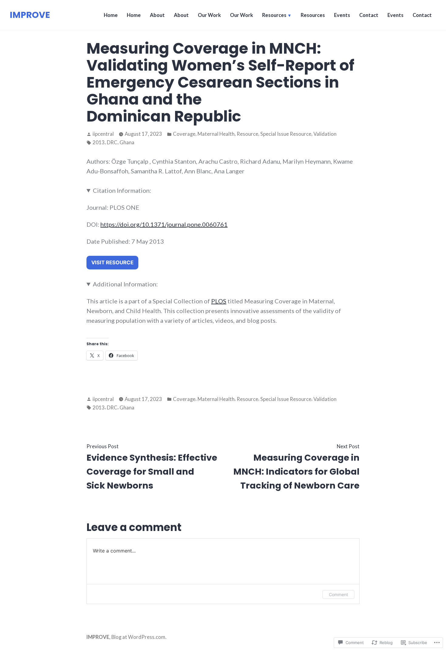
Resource (247, 134)
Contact (368, 15)
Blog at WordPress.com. (139, 637)
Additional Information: (125, 284)
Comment (338, 594)
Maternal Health (216, 134)
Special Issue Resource (285, 134)
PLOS (218, 301)
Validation (324, 134)
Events (342, 15)
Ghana (127, 142)
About (157, 15)
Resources (274, 15)
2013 (99, 142)
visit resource (112, 262)
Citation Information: (122, 190)
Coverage (184, 134)
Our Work (209, 15)
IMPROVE (30, 15)
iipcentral (103, 134)
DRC (112, 142)
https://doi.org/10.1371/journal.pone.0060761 (164, 224)
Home (111, 15)
